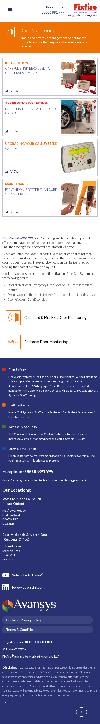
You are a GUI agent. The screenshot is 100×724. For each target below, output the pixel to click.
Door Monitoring (18, 416)
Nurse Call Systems (20, 412)
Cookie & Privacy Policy (23, 620)
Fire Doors (68, 390)
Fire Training (28, 395)
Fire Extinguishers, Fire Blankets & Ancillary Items (65, 376)
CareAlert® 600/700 (17, 238)
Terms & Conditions (21, 629)
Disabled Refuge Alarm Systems (28, 455)
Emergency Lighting (57, 381)
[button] (10, 10)
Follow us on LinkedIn (28, 587)
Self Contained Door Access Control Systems (36, 434)
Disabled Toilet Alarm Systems (69, 455)
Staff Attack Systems (47, 412)
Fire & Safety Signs (38, 386)
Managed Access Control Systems (54, 438)
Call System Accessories (77, 412)
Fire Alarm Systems (20, 376)
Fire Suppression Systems (25, 381)
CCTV (81, 438)
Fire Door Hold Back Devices (42, 390)
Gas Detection (60, 386)
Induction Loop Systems (44, 460)
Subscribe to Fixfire (27, 575)
